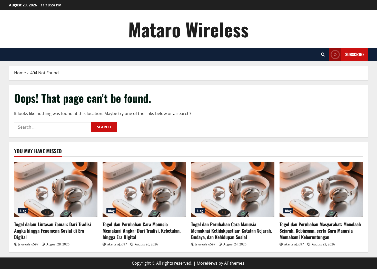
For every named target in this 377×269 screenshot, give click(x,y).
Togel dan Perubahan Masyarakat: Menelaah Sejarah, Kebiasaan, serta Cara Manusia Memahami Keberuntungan (320, 230)
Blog (22, 211)
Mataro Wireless (188, 29)
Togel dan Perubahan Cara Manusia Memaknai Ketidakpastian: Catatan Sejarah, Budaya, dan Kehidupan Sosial (231, 230)
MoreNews (207, 263)
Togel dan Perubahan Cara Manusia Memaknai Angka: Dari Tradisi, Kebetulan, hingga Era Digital (142, 230)
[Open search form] (323, 54)
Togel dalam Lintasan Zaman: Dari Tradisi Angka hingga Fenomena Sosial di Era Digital (52, 230)
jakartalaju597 (28, 244)
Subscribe (354, 54)
